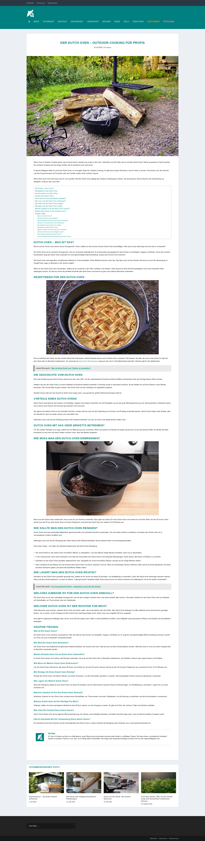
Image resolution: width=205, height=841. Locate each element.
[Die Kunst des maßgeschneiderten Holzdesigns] (83, 782)
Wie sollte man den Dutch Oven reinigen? (49, 203)
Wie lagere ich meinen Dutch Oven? (47, 227)
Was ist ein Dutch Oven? (44, 216)
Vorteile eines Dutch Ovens (44, 196)
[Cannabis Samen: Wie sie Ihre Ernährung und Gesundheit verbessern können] (158, 782)
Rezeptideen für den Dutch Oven (46, 191)
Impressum (41, 3)
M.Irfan (51, 733)
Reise (117, 22)
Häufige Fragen (40, 213)
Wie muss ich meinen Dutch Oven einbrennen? (50, 223)
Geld (126, 22)
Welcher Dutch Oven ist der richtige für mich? (50, 211)
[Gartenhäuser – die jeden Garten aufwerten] (46, 782)
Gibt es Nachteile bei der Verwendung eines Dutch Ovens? (54, 236)
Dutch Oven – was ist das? (44, 188)
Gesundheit (77, 22)
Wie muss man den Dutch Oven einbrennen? (50, 201)
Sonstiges (138, 22)
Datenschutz (52, 3)
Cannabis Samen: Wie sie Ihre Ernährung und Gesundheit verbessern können (157, 799)
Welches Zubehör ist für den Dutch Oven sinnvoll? (52, 209)
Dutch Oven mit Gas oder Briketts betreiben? (50, 198)
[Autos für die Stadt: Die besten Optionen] (121, 782)
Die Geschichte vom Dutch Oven (46, 193)
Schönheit (48, 22)
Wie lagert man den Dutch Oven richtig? (48, 206)
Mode (36, 22)
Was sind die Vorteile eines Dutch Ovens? (49, 234)
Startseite (30, 3)
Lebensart (93, 22)
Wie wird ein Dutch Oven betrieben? (47, 218)
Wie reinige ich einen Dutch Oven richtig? (49, 225)
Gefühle (62, 22)
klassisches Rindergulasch (89, 361)
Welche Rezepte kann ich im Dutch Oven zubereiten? (52, 220)
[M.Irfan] (40, 741)
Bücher (106, 22)
